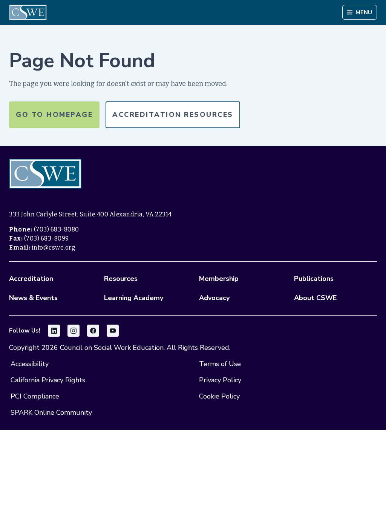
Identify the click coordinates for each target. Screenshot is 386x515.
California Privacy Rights (48, 380)
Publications (314, 278)
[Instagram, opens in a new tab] (73, 331)
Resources (121, 278)
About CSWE (315, 297)
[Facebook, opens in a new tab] (93, 331)
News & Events (33, 297)
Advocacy (214, 297)
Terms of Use (220, 363)
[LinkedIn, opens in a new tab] (54, 331)
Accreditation (31, 278)
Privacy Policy (220, 380)
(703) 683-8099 (46, 238)
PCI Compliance (35, 396)
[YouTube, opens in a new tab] (113, 331)
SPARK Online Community (51, 412)
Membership (219, 278)
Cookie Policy (219, 396)
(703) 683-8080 (56, 229)
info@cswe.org (54, 247)
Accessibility (30, 363)
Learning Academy (133, 297)
